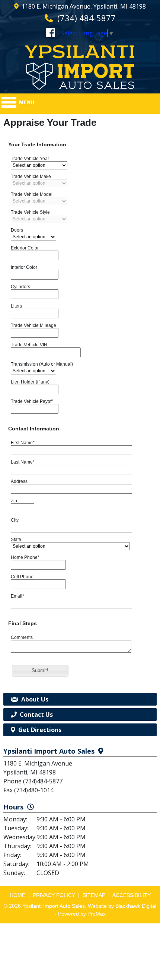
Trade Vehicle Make (31, 176)
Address (19, 481)
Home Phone (25, 557)
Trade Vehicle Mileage (33, 325)
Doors (17, 230)
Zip (14, 500)
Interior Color (24, 267)
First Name (23, 442)
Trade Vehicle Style (30, 212)
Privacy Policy (54, 895)
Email (17, 596)
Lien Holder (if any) (30, 382)
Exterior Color (25, 248)
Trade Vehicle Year (30, 158)
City (15, 520)
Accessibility (131, 895)
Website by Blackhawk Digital (122, 906)
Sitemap (94, 895)
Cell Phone (22, 576)
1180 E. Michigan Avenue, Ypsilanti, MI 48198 (84, 6)
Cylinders (20, 286)
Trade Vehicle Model (31, 194)
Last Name (23, 462)
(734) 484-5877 (86, 17)
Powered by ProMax (82, 914)
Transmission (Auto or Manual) (42, 364)
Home (17, 895)
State (16, 539)
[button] (40, 671)
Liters (16, 306)
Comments (22, 637)
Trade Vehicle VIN (29, 344)
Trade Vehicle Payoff (31, 401)
